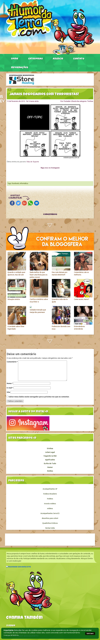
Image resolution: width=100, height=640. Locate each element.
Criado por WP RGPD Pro (11, 635)
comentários (50, 215)
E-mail (10, 388)
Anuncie (58, 59)
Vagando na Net (50, 456)
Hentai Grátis (50, 528)
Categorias (35, 59)
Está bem (90, 633)
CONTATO (78, 59)
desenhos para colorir (50, 518)
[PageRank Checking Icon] (18, 567)
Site (8, 392)
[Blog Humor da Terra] (50, 27)
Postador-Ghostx (70, 101)
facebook (15, 183)
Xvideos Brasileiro (50, 494)
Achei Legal (50, 452)
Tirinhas (90, 101)
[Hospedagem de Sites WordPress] (21, 79)
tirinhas (50, 448)
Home (14, 59)
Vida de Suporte (32, 162)
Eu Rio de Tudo (50, 463)
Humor (50, 467)
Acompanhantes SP (50, 489)
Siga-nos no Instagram (50, 168)
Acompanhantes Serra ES (50, 513)
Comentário (12, 362)
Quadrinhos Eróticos (50, 523)
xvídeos (50, 508)
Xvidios (50, 471)
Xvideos (50, 499)
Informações (19, 68)
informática (24, 183)
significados (50, 460)
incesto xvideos (50, 504)
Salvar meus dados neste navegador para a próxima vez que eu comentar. (39, 397)
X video (10, 626)
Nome (10, 383)
